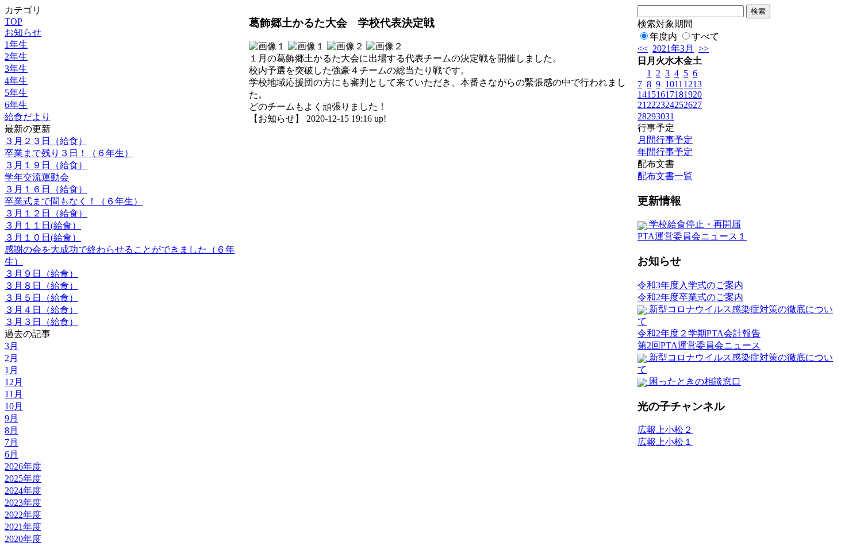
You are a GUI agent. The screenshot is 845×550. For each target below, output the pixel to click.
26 (688, 105)
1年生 (16, 44)
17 (669, 94)
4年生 (16, 81)
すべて (705, 36)
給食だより (28, 117)
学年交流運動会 (37, 177)
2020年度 (23, 539)
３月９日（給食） (41, 273)
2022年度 (23, 515)
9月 (11, 418)
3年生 (16, 68)
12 (688, 84)
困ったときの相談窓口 (694, 381)
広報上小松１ (665, 442)
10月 (14, 406)
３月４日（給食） (41, 310)
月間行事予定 (665, 140)
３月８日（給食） (41, 286)
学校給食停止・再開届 (694, 224)
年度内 (663, 36)
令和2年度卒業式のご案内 (690, 297)
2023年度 (23, 503)
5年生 (16, 93)
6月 (11, 454)
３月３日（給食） (41, 322)
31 (669, 116)
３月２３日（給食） (46, 141)
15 (651, 94)
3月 (11, 346)
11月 (14, 394)
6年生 (16, 105)
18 (678, 94)
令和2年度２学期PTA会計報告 (698, 333)
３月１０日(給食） (43, 237)
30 (660, 116)
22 (651, 105)
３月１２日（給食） (46, 213)
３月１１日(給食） (43, 225)
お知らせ (23, 32)
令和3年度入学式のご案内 (690, 285)
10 (669, 84)
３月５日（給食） (41, 298)
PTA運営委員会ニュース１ (692, 236)
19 (688, 94)
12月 (14, 382)
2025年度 (23, 478)
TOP (13, 21)
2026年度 (23, 466)
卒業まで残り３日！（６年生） (69, 153)
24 (669, 105)
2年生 (16, 56)
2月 (11, 358)
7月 (11, 442)
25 (678, 105)
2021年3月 (673, 48)
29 (651, 116)
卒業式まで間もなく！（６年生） (74, 201)
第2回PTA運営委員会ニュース (698, 345)
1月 (11, 370)
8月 (11, 430)
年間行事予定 (665, 152)
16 (660, 94)
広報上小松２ (665, 430)
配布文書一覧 (665, 176)
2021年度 (23, 527)
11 (678, 84)
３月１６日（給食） (46, 189)
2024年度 (23, 490)
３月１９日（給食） (46, 165)
